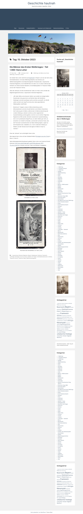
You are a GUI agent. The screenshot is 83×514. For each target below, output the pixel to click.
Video (59, 262)
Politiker (60, 241)
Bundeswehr (60, 188)
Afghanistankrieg (62, 172)
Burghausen (32, 77)
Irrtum (59, 219)
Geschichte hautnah (41, 3)
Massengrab (61, 323)
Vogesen (60, 264)
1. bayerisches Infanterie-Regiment (62, 303)
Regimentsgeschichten (63, 246)
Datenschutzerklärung (58, 28)
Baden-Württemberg (63, 470)
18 (62, 102)
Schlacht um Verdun (32, 256)
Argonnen (60, 181)
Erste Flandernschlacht (63, 204)
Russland (60, 249)
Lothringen (12, 256)
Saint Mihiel (70, 326)
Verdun (22, 74)
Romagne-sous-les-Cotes (42, 136)
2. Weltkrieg (60, 170)
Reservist (59, 326)
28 (69, 104)
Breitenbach (59, 309)
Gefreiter (59, 315)
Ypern (59, 268)
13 (67, 100)
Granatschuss (64, 315)
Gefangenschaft (61, 213)
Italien (59, 220)
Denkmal (40, 255)
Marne (59, 230)
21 (69, 102)
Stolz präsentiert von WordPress (38, 512)
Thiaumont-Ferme (14, 258)
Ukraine (59, 260)
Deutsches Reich (61, 197)
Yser (59, 270)
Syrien (59, 258)
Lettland (60, 225)
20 (67, 102)
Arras (59, 183)
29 (72, 104)
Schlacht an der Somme (60, 327)
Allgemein (60, 178)
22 (72, 102)
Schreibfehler (62, 329)
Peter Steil (13, 73)
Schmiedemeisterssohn (42, 256)
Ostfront (60, 238)
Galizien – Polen (61, 212)
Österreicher (60, 236)
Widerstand (60, 265)
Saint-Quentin (61, 251)
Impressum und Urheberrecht (44, 28)
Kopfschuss (65, 318)
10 (60, 100)
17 (60, 102)
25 (62, 104)
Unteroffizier (60, 335)
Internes (59, 217)
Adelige (59, 171)
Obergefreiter (68, 488)
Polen (59, 239)
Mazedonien (60, 232)
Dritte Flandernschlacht (63, 201)
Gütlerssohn (69, 315)
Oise (59, 235)
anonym (70, 303)
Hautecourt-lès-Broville (61, 317)
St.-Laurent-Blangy (61, 332)
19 (65, 102)
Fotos (59, 207)
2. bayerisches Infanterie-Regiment (20, 255)
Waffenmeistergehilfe (31, 258)
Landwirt (65, 320)
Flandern (60, 206)
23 (58, 104)
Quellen (59, 245)
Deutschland (60, 199)
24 (60, 104)
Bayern (29, 255)
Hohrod (71, 317)
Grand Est (60, 216)
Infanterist (59, 318)
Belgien (59, 185)
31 (60, 106)
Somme (59, 254)
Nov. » (67, 110)
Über (15, 28)
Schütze (50, 256)
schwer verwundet (65, 330)
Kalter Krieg (60, 223)
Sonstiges (60, 255)
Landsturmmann (70, 318)
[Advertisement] (41, 17)
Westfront (59, 337)
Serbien (59, 252)
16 (58, 102)
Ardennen (60, 180)
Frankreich (17, 74)
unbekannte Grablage (64, 334)
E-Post (67, 28)
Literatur (60, 228)
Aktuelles (60, 177)
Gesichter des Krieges (63, 215)
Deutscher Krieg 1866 (63, 196)
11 (62, 100)
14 (69, 100)
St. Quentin (60, 257)
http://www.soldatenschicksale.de (64, 128)
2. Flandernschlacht (62, 168)
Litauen (59, 226)
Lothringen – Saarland (63, 229)
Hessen (68, 317)
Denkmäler (60, 191)
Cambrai (60, 190)
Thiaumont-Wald (22, 258)
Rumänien (60, 248)
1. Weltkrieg (35, 73)
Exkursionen (21, 28)
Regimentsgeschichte (65, 324)
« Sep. (63, 110)
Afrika (59, 174)
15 (72, 100)
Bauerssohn (61, 307)
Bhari (51, 512)
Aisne (59, 175)
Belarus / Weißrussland (63, 184)
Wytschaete (60, 267)
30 (58, 106)
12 (65, 100)
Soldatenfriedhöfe (30, 28)
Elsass (59, 203)
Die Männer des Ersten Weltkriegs (65, 200)
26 (65, 104)
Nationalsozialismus (62, 233)
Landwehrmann (60, 320)
